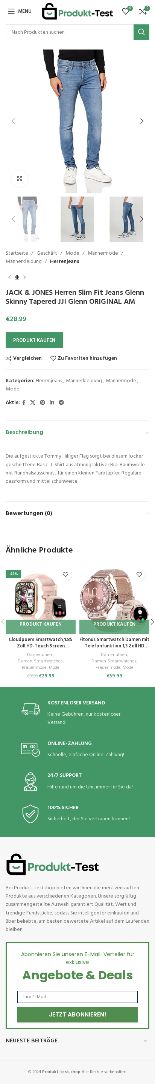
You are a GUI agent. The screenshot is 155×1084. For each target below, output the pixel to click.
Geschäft (46, 253)
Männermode (103, 253)
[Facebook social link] (24, 403)
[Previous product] (9, 277)
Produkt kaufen (34, 340)
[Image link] (53, 864)
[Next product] (24, 277)
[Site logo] (77, 11)
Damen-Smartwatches (40, 661)
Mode (72, 253)
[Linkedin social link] (51, 403)
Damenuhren (40, 655)
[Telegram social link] (61, 403)
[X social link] (33, 403)
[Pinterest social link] (42, 403)
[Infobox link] (77, 713)
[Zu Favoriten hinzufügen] (65, 574)
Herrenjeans (64, 261)
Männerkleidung (24, 261)
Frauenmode (34, 668)
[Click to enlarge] (19, 178)
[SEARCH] (141, 32)
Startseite (17, 253)
